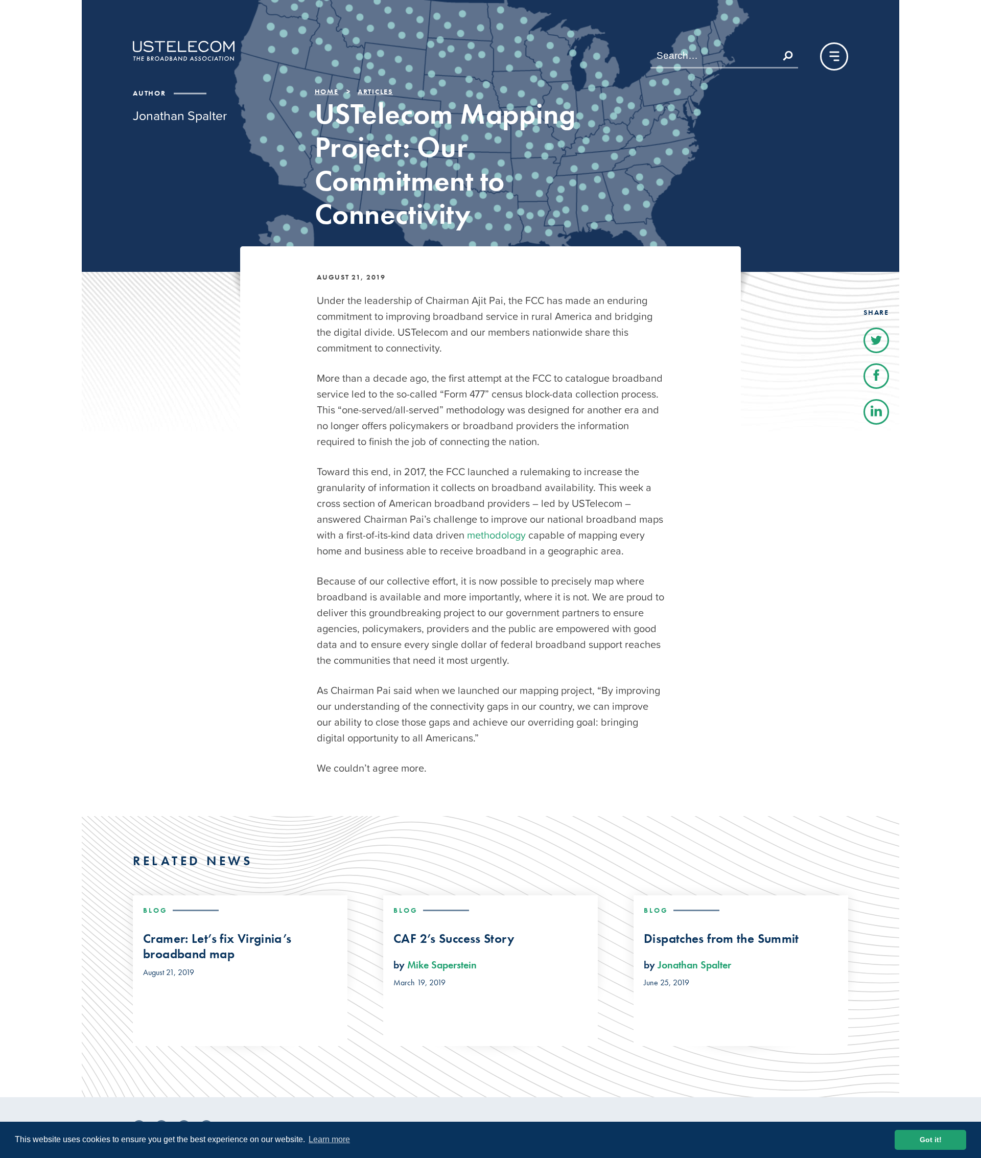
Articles (375, 91)
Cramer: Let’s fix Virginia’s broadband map (217, 946)
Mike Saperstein (442, 964)
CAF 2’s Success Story (453, 938)
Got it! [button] (931, 1140)
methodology (496, 535)
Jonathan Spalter (694, 964)
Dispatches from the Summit (721, 938)
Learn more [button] (329, 1139)
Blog (155, 910)
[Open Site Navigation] (834, 56)
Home (327, 91)
